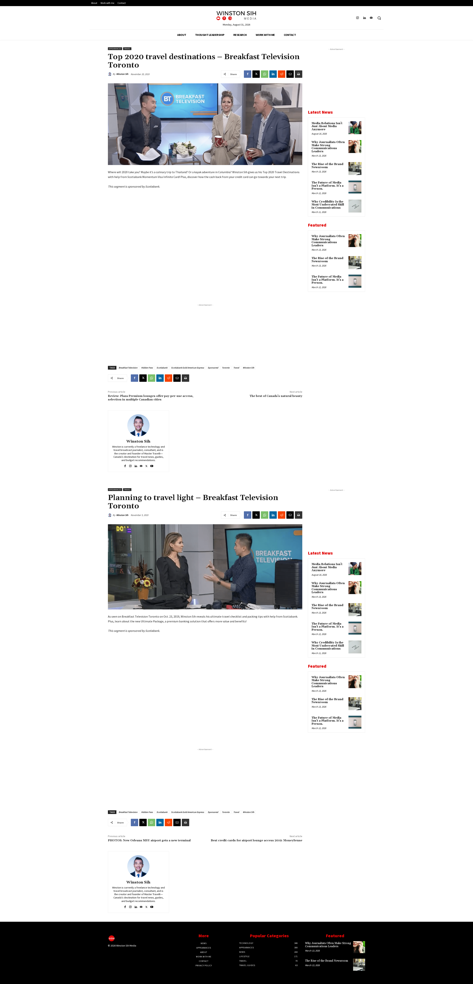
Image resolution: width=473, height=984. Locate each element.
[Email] (290, 74)
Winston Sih (122, 74)
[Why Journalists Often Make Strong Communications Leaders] (354, 146)
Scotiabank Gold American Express (187, 367)
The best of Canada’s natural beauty (275, 396)
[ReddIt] (281, 74)
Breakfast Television (128, 367)
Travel (127, 48)
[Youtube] (151, 465)
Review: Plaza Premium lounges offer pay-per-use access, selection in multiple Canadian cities (150, 397)
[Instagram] (357, 18)
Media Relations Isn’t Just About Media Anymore (327, 126)
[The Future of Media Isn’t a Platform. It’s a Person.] (354, 187)
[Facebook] (247, 74)
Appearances (115, 48)
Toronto (226, 367)
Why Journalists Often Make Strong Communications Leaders (328, 146)
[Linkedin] (364, 18)
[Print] (298, 74)
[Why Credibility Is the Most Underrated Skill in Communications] (354, 206)
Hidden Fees (147, 367)
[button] (379, 17)
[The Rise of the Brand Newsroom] (354, 168)
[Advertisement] (205, 333)
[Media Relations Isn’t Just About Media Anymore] (354, 127)
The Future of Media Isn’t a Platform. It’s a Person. (327, 186)
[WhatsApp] (264, 74)
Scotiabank (161, 367)
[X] (256, 74)
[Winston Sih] (110, 74)
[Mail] (371, 18)
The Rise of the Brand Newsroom (327, 165)
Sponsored (213, 367)
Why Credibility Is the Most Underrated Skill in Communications (328, 205)
